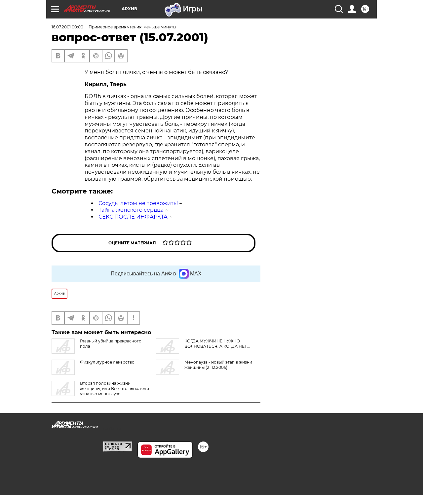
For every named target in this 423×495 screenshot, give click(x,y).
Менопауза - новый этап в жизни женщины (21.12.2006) (218, 365)
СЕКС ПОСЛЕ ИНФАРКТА (133, 217)
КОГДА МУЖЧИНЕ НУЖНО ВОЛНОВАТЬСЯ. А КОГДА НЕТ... (217, 343)
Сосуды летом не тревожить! (138, 203)
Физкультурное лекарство (107, 362)
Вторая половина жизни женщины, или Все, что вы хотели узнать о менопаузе (114, 388)
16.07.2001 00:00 (67, 26)
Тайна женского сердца (131, 210)
